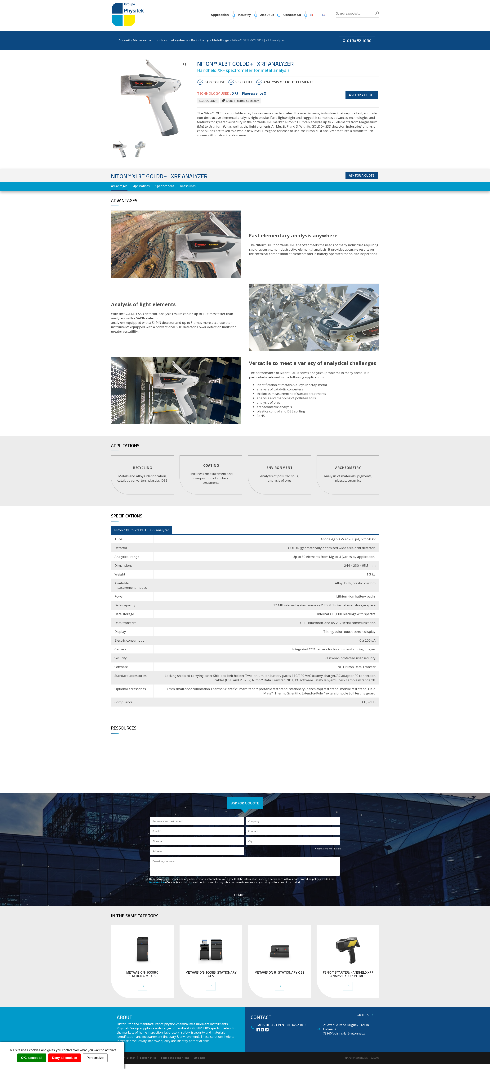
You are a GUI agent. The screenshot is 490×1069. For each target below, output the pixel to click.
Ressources (188, 186)
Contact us (292, 15)
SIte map (199, 1057)
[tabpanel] (142, 474)
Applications (141, 186)
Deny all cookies (64, 1058)
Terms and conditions (175, 1057)
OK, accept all (31, 1058)
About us (267, 15)
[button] (184, 64)
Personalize (95, 1058)
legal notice (157, 882)
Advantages (119, 186)
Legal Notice (148, 1057)
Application (220, 15)
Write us (363, 1016)
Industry (244, 15)
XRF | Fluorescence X (249, 93)
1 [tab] (246, 500)
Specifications (164, 186)
